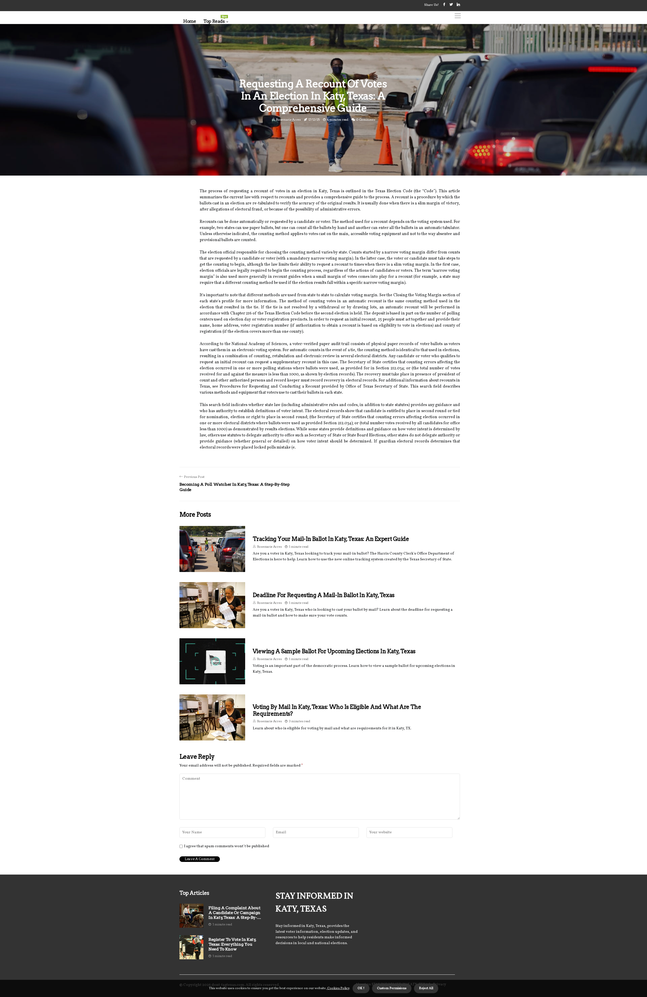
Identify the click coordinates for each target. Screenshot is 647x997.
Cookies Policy (338, 988)
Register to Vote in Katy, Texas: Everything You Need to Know (232, 944)
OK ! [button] (361, 988)
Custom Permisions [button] (391, 988)
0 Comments (365, 119)
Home (189, 21)
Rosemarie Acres (288, 119)
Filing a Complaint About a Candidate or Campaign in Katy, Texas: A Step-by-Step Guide (234, 912)
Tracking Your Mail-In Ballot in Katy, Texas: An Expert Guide (331, 539)
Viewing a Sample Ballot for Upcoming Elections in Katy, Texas (334, 651)
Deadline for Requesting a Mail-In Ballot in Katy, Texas (324, 595)
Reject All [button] (426, 988)
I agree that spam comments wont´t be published (226, 846)
